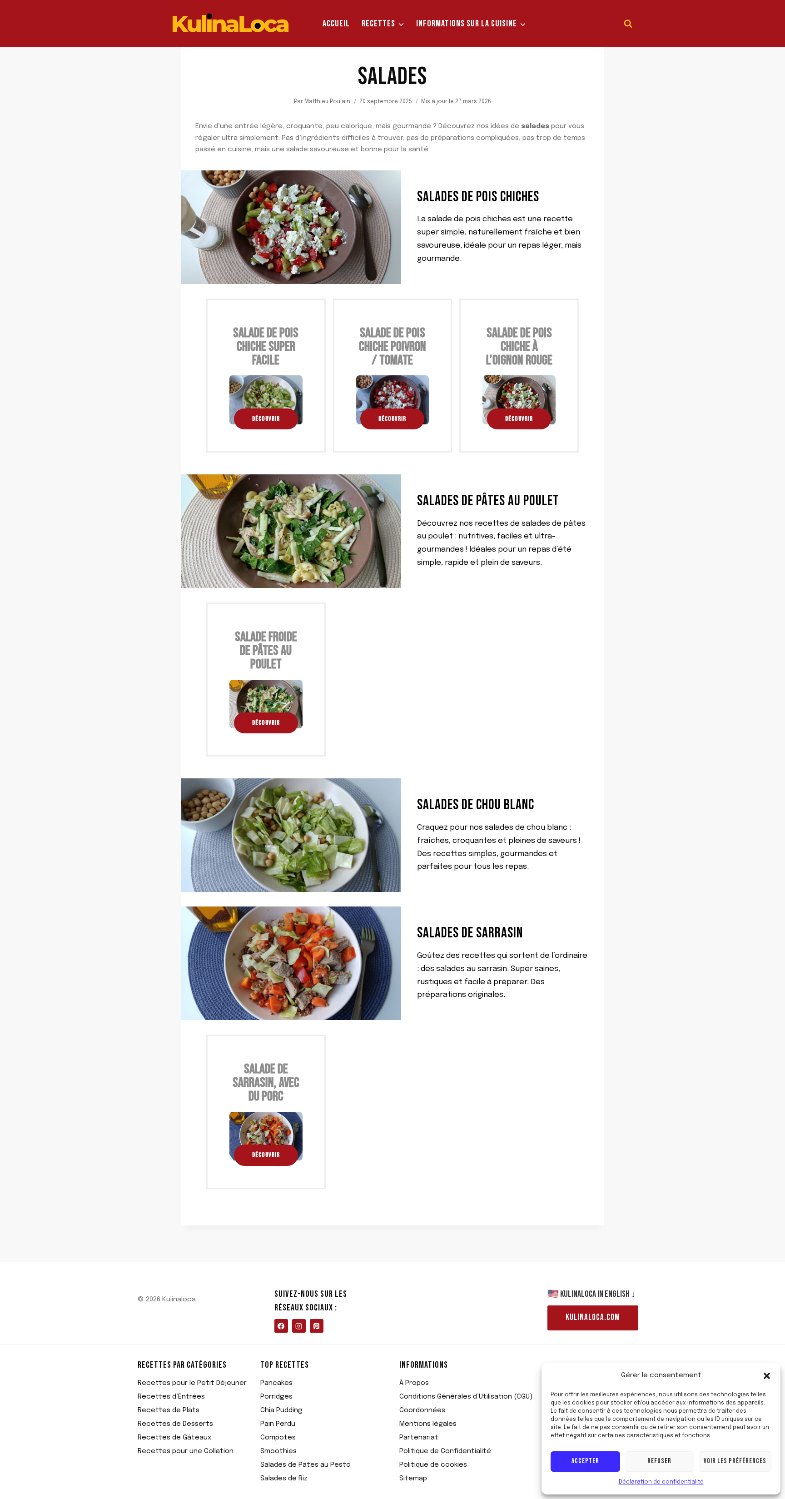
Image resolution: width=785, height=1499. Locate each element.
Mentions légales (428, 1424)
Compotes (278, 1437)
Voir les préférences (735, 1461)
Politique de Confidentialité (445, 1451)
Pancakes (276, 1383)
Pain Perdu (277, 1424)
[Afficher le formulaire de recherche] (627, 23)
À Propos (414, 1383)
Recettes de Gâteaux (174, 1437)
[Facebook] (281, 1326)
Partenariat (418, 1437)
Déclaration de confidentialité (661, 1482)
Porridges (276, 1396)
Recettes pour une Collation (186, 1451)
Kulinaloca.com (593, 1317)
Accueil (336, 23)
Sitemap (413, 1478)
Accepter (585, 1461)
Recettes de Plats (168, 1410)
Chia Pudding (281, 1410)
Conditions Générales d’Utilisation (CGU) (465, 1396)
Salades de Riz (284, 1478)
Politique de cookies (433, 1465)
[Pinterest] (316, 1326)
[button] (766, 1375)
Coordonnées (422, 1410)
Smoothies (278, 1451)
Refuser (659, 1461)
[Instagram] (299, 1326)
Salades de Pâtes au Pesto (305, 1465)
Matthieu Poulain (327, 102)
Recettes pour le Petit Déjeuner (192, 1383)
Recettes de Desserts (175, 1424)
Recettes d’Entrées (171, 1396)
